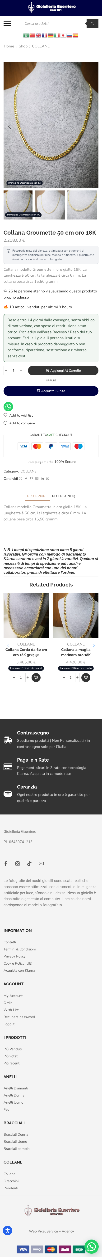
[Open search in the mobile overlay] (59, 23)
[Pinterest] (31, 479)
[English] (39, 35)
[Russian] (69, 35)
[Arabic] (26, 35)
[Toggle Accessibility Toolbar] (7, 1230)
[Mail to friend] (37, 479)
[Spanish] (76, 35)
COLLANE (41, 46)
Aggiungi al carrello (65, 370)
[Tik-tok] (29, 863)
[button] (9, 126)
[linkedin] (42, 479)
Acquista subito (53, 391)
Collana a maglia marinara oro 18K (76, 652)
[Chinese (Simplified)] (32, 35)
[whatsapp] (47, 479)
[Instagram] (17, 863)
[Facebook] (26, 479)
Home (9, 46)
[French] (45, 35)
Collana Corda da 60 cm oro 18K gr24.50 (26, 652)
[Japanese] (63, 35)
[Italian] (57, 35)
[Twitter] (20, 479)
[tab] (37, 496)
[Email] (41, 863)
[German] (51, 35)
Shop (23, 46)
